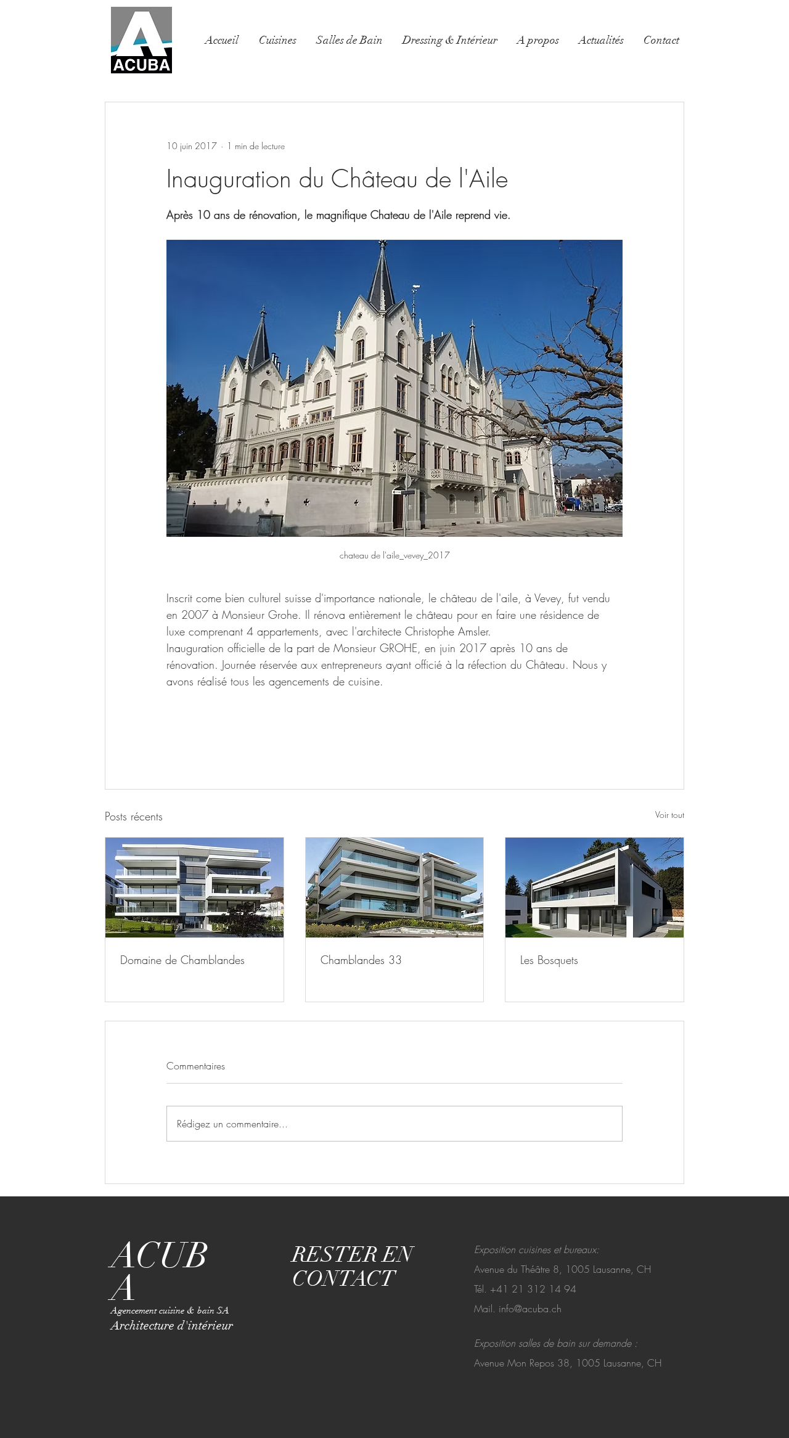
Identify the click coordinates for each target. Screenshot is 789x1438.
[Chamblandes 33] (395, 888)
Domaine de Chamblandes (182, 959)
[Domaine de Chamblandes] (194, 888)
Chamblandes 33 (361, 959)
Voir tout (669, 814)
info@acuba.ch (530, 1308)
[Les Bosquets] (594, 888)
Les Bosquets (549, 959)
